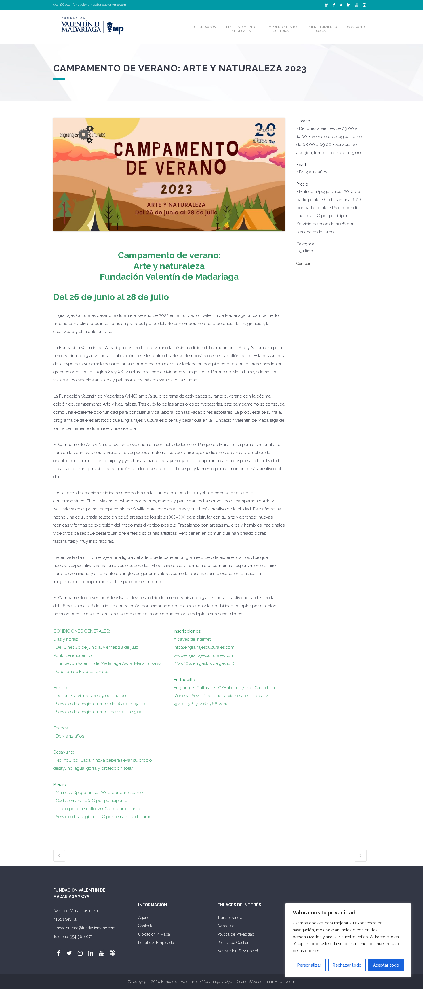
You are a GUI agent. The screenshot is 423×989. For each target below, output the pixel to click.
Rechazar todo (347, 965)
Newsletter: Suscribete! (237, 951)
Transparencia (229, 917)
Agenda (145, 917)
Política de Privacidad (235, 934)
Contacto (145, 926)
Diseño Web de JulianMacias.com (265, 981)
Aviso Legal (227, 926)
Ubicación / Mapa (154, 934)
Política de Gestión (233, 942)
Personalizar (309, 965)
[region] (348, 940)
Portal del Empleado (156, 942)
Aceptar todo (386, 965)
